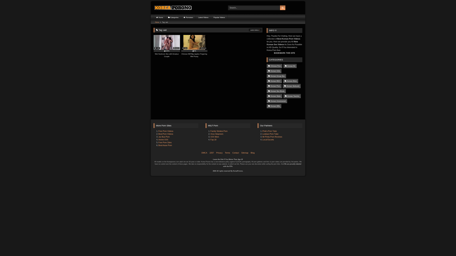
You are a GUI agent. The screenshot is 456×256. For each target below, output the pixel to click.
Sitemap (244, 153)
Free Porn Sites (165, 143)
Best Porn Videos (165, 134)
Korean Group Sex (278, 76)
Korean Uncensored (278, 101)
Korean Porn (275, 86)
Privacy (219, 153)
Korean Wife (275, 106)
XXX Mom (214, 137)
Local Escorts (268, 140)
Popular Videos (219, 17)
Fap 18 (213, 140)
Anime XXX (163, 140)
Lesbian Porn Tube (270, 134)
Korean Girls (275, 71)
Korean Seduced (293, 86)
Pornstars (189, 17)
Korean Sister (276, 96)
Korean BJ (291, 66)
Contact (235, 153)
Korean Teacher (293, 96)
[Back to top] (451, 244)
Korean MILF (275, 81)
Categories (174, 17)
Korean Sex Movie (277, 91)
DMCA (204, 153)
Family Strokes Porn (219, 131)
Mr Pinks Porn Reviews (272, 137)
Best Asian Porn (165, 145)
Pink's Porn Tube (269, 131)
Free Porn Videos (165, 131)
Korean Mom (292, 81)
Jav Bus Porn (164, 137)
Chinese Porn (276, 66)
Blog (253, 153)
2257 (212, 153)
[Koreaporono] (173, 8)
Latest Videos (203, 17)
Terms (227, 153)
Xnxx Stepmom (216, 134)
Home (161, 17)
